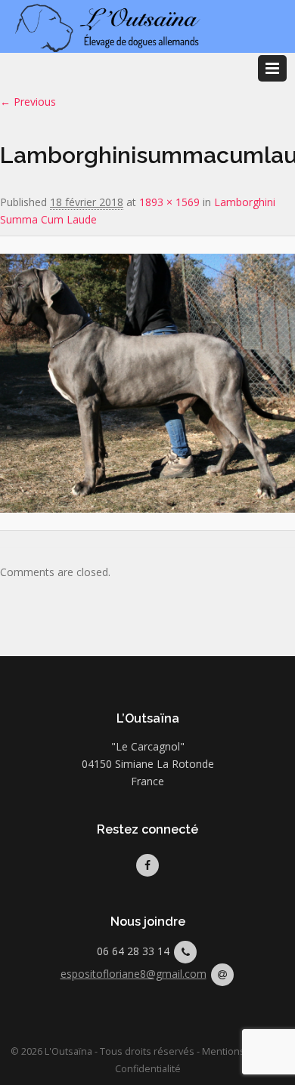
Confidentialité (148, 1068)
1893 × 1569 (169, 202)
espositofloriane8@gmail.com (133, 973)
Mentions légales (241, 1051)
